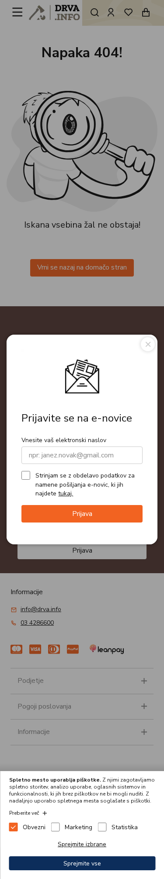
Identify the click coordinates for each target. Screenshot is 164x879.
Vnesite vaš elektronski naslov (63, 440)
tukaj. (65, 493)
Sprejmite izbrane (82, 844)
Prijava (82, 514)
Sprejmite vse (82, 863)
